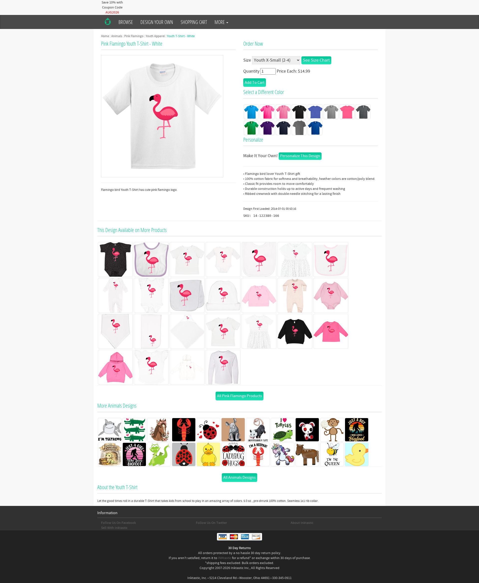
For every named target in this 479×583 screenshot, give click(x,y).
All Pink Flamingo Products (239, 395)
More (220, 22)
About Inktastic (302, 523)
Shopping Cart (194, 22)
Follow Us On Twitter (211, 523)
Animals (116, 36)
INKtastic (224, 558)
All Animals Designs (239, 477)
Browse (126, 22)
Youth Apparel (155, 36)
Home (105, 36)
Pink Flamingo (133, 36)
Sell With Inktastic (114, 528)
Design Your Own (156, 22)
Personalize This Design (300, 155)
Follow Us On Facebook (118, 523)
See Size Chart (316, 60)
